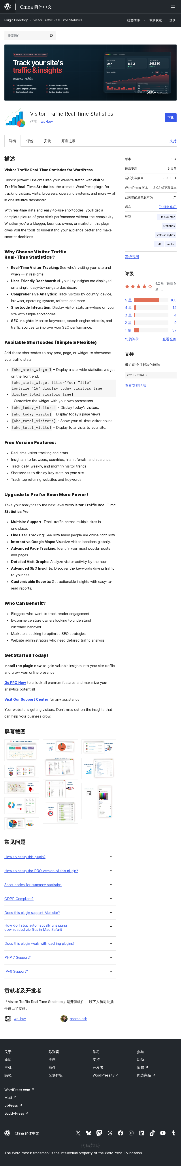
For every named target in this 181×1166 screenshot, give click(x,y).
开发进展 (68, 141)
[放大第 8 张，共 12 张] (72, 785)
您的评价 (132, 339)
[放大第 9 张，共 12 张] (72, 808)
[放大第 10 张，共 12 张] (110, 745)
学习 (96, 1052)
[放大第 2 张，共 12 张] (33, 771)
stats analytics (165, 235)
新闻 (7, 1059)
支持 (173, 141)
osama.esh (78, 1019)
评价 (30, 141)
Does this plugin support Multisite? (32, 913)
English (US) (168, 207)
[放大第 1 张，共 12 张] (33, 745)
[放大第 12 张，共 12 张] (110, 789)
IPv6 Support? (16, 971)
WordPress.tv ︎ (106, 1075)
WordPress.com (19, 1090)
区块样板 (56, 1075)
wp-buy (47, 121)
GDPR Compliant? (19, 899)
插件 (52, 1067)
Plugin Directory (16, 20)
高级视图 (132, 256)
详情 (12, 141)
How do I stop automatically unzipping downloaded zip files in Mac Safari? (35, 927)
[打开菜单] (174, 6)
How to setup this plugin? (24, 857)
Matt (10, 1097)
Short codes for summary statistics (33, 885)
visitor (171, 244)
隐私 (7, 1075)
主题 (52, 1059)
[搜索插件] (51, 35)
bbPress (13, 1105)
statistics (169, 226)
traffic (159, 244)
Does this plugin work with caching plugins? (39, 943)
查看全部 (169, 339)
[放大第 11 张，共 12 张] (110, 764)
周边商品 (146, 1075)
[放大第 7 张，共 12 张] (72, 763)
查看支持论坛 (135, 385)
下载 (171, 118)
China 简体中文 (27, 1133)
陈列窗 (54, 1052)
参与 (140, 1052)
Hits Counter (166, 217)
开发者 (98, 1067)
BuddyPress (16, 1113)
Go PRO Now (15, 682)
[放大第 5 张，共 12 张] (33, 823)
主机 (7, 1067)
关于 (7, 1052)
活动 (140, 1059)
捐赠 (142, 1067)
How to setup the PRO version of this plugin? (41, 871)
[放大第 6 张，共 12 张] (72, 745)
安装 (47, 141)
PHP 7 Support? (17, 957)
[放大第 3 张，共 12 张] (33, 787)
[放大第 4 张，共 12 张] (33, 803)
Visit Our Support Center (26, 699)
